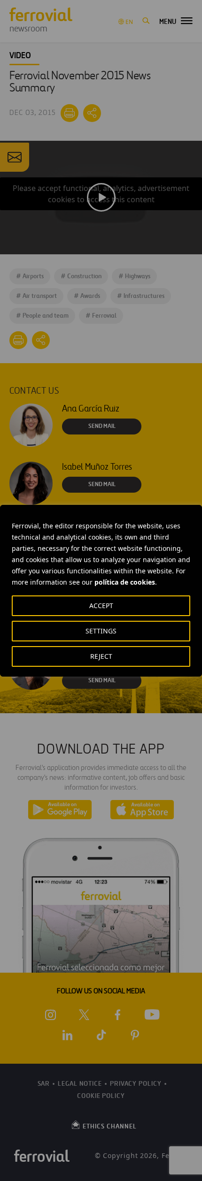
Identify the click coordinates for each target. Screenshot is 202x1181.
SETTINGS (101, 630)
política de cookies (124, 582)
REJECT (101, 656)
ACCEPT (101, 605)
